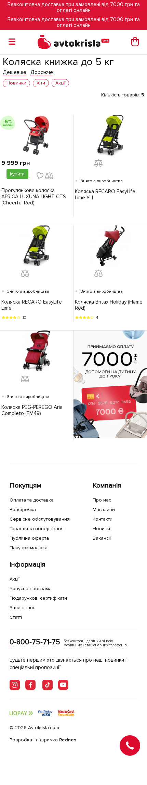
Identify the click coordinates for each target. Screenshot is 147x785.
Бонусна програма (31, 588)
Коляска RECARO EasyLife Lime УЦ (105, 194)
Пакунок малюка (29, 548)
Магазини (104, 509)
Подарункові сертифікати (38, 598)
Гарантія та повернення (37, 529)
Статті (16, 617)
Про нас (102, 500)
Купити (17, 174)
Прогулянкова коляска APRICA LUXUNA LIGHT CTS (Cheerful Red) (33, 196)
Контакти (102, 519)
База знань (23, 608)
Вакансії (102, 538)
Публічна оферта (29, 538)
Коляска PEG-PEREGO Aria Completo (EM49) (32, 410)
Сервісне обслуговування (40, 519)
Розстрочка (23, 509)
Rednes (67, 740)
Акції (14, 579)
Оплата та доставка (32, 500)
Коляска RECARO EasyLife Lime (31, 305)
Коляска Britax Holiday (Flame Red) (109, 305)
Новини (101, 529)
